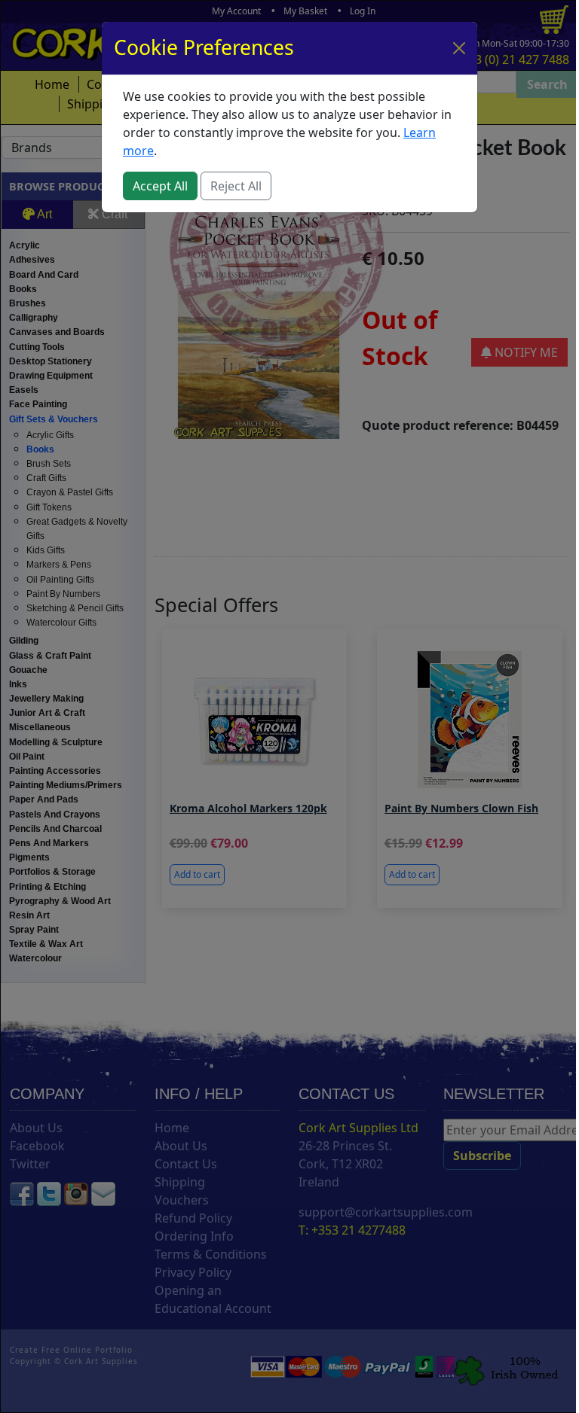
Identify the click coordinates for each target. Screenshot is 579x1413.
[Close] (459, 48)
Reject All (236, 186)
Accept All (160, 186)
